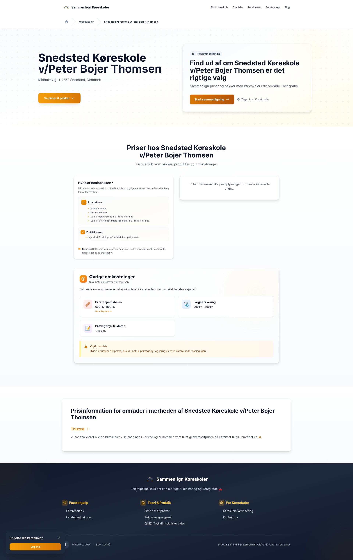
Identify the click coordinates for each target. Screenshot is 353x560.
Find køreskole (219, 7)
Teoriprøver (254, 7)
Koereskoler (86, 21)
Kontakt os (230, 517)
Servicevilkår (103, 544)
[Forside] (66, 22)
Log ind (35, 546)
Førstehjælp (273, 7)
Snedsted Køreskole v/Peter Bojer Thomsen (131, 21)
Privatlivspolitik (81, 544)
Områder (238, 7)
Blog (287, 7)
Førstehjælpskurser (79, 517)
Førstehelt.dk (75, 511)
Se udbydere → (103, 311)
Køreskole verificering (238, 511)
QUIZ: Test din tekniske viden (165, 523)
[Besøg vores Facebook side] (65, 544)
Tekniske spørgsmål (158, 517)
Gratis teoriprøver (157, 511)
